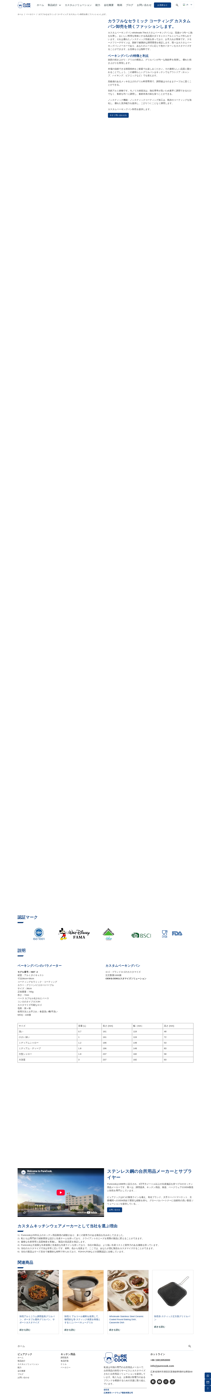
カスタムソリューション (78, 5)
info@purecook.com (162, 1366)
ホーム (40, 5)
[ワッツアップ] (208, 1376)
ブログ (129, 5)
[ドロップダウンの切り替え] (60, 5)
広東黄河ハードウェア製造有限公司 (118, 1393)
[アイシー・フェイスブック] (153, 1381)
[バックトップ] (208, 1389)
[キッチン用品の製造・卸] (115, 1357)
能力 (97, 5)
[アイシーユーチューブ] (159, 1381)
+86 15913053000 (160, 1360)
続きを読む (25, 1330)
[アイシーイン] (166, 1381)
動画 (119, 5)
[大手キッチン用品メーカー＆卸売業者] (24, 5)
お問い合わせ (144, 5)
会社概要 (109, 5)
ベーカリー (30, 14)
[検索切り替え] (177, 5)
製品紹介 (53, 5)
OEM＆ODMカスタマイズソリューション (126, 978)
